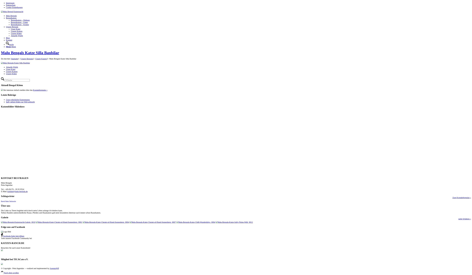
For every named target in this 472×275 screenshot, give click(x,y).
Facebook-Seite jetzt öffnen (13, 236)
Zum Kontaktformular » (461, 198)
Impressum (10, 3)
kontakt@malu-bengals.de (17, 191)
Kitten (7, 201)
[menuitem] (238, 3)
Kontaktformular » (40, 90)
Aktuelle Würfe (12, 67)
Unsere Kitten (11, 74)
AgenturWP (54, 268)
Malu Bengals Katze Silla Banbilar (30, 53)
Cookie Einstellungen (14, 7)
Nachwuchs (12, 201)
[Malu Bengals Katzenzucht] (12, 12)
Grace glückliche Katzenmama (18, 100)
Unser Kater (10, 69)
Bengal (3, 201)
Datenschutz (10, 5)
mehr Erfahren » (464, 219)
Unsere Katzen (11, 72)
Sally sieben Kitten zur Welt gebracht (20, 102)
